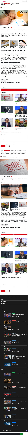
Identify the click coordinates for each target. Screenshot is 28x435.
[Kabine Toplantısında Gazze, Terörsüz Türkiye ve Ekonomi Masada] (14, 356)
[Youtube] (14, 297)
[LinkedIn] (19, 297)
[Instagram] (9, 297)
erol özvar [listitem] (2, 225)
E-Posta (16, 285)
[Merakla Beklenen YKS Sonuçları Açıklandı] (14, 44)
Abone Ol (14, 89)
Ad (1, 285)
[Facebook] (16, 297)
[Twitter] (12, 297)
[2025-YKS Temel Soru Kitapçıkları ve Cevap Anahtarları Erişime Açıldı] (23, 44)
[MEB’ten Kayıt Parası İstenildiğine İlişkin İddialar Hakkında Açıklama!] (7, 112)
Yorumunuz (4, 134)
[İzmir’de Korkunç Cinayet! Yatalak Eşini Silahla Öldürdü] (14, 321)
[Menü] (1, 1)
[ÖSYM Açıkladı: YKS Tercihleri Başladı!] (5, 44)
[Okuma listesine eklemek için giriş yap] (11, 27)
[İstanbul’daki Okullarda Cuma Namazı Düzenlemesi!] (14, 327)
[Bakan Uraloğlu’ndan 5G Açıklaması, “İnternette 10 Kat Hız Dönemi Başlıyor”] (14, 363)
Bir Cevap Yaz (3, 131)
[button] (25, 1)
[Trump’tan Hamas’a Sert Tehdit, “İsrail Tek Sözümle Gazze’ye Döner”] (14, 349)
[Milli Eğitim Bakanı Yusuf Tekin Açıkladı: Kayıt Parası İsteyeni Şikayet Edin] (7, 124)
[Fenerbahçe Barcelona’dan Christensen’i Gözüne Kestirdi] (14, 313)
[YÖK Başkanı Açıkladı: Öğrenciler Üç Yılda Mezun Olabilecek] (7, 99)
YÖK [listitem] (5, 225)
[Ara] (23, 1)
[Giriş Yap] (26, 1)
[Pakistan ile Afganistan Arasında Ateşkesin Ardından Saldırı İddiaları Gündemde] (14, 341)
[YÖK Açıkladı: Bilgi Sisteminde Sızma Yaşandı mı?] (23, 206)
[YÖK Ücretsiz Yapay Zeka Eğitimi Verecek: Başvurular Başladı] (14, 206)
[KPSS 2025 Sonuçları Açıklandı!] (7, 244)
